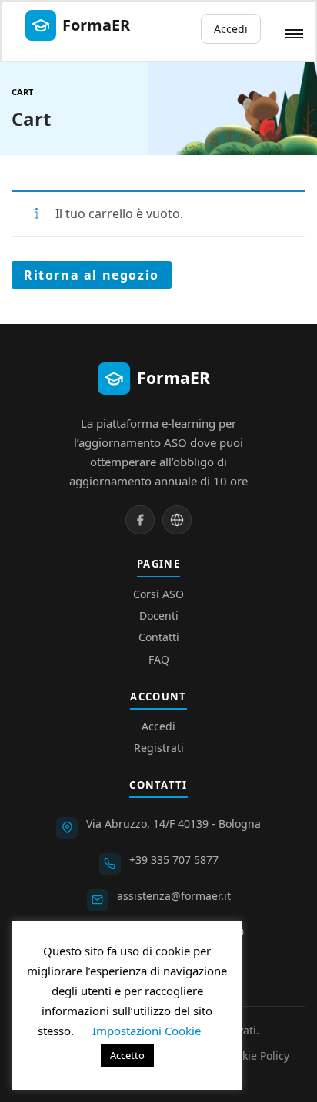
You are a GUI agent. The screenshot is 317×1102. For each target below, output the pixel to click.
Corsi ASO (158, 594)
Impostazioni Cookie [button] (146, 1030)
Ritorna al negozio (91, 274)
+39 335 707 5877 (174, 859)
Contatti (158, 637)
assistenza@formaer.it (174, 896)
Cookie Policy (256, 1055)
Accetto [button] (127, 1055)
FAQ (158, 659)
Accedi (231, 29)
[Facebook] (140, 519)
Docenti (159, 615)
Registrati (159, 747)
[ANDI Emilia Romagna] (177, 519)
